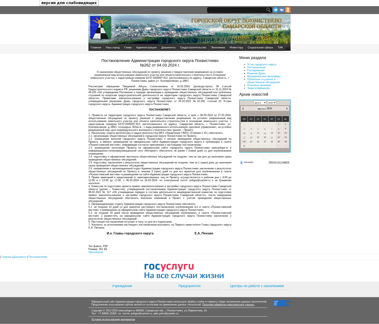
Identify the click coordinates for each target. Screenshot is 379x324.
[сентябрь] (287, 109)
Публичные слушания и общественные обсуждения (263, 81)
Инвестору (236, 47)
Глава (128, 47)
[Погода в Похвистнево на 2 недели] (279, 162)
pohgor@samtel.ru (141, 313)
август (262, 108)
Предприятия (189, 286)
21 (272, 137)
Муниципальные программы (263, 76)
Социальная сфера (260, 47)
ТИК (280, 47)
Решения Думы (256, 73)
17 (244, 137)
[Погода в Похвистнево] (265, 159)
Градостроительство (193, 47)
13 (265, 133)
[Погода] (246, 162)
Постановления (256, 67)
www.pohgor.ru (126, 310)
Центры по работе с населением (257, 286)
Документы (168, 47)
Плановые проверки (259, 85)
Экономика (218, 47)
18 (251, 137)
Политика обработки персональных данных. (228, 304)
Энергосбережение (258, 88)
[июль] (243, 109)
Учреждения (122, 286)
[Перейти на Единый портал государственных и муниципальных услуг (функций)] (189, 271)
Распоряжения (256, 70)
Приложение (95, 252)
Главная (96, 47)
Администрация (146, 47)
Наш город (113, 47)
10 (244, 133)
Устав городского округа (261, 64)
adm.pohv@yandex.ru (165, 313)
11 (251, 133)
